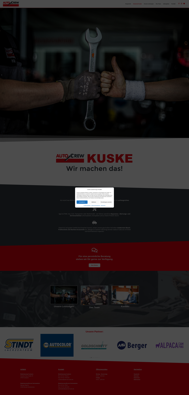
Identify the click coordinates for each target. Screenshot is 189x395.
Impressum (103, 205)
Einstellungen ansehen (106, 202)
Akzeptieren (82, 202)
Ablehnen (93, 202)
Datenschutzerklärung (95, 205)
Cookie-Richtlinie (87, 205)
